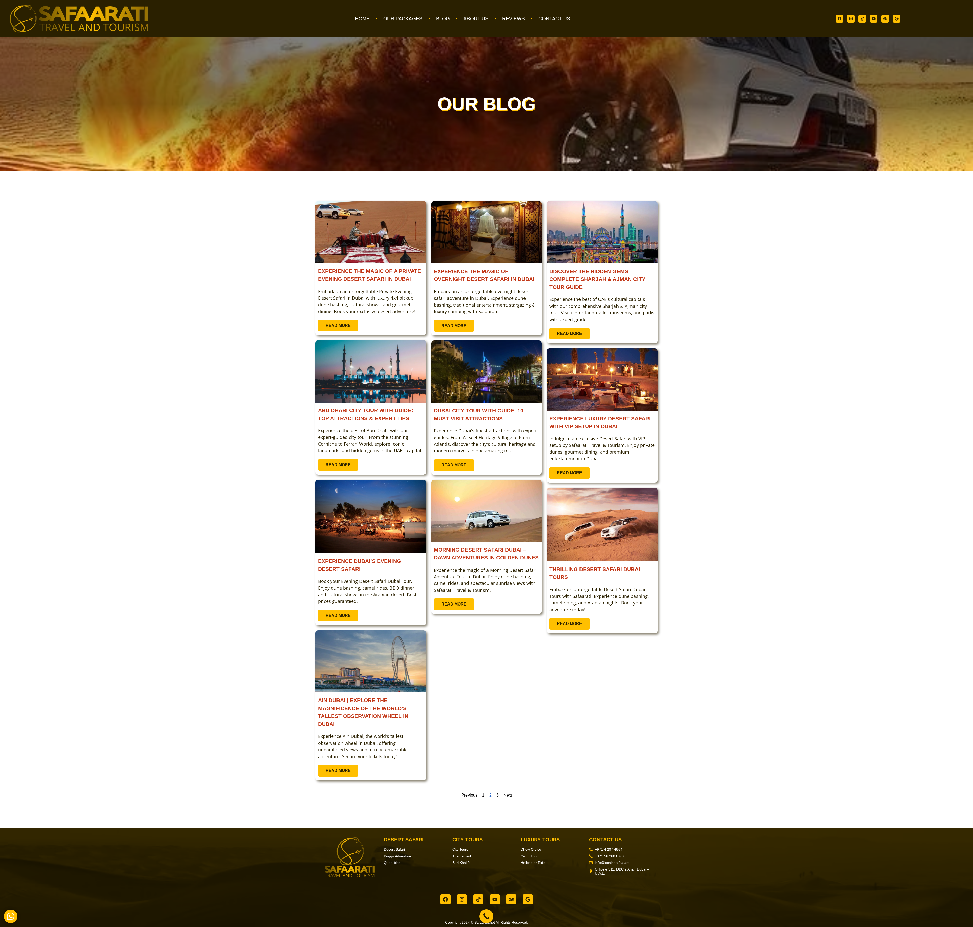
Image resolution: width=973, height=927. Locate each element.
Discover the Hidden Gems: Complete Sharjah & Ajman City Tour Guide (597, 279)
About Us (476, 18)
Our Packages (402, 18)
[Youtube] (873, 19)
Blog (443, 18)
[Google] (896, 19)
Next (507, 795)
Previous (469, 795)
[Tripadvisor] (885, 19)
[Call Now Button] (486, 916)
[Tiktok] (862, 19)
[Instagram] (851, 19)
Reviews (513, 18)
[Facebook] (839, 19)
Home (362, 18)
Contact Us (554, 18)
